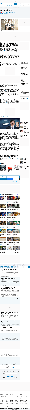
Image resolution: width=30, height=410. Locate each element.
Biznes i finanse (16, 393)
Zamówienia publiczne (8, 267)
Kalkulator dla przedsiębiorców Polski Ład (24, 76)
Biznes (8, 5)
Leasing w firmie (16, 396)
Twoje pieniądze (16, 5)
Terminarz (23, 98)
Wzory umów (26, 403)
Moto (19, 5)
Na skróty (26, 400)
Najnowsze (25, 62)
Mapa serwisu (26, 408)
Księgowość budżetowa (6, 7)
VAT (10, 7)
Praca (10, 396)
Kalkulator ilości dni (23, 81)
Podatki (9, 7)
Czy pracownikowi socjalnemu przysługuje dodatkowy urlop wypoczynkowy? (24, 70)
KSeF (26, 5)
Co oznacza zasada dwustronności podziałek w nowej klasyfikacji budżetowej (24, 67)
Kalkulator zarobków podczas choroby (24, 80)
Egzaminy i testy (6, 403)
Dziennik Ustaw (11, 401)
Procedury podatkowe (5, 116)
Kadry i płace (1, 267)
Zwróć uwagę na (22, 120)
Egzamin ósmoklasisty (7, 405)
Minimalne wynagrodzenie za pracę (25, 92)
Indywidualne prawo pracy (7, 393)
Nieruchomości (21, 5)
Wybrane (27, 62)
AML (20, 398)
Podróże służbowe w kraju (22, 401)
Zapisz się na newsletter (16, 176)
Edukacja (25, 5)
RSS (19, 408)
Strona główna (1, 7)
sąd (13, 146)
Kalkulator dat (22, 82)
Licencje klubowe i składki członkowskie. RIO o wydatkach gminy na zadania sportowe (24, 65)
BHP (5, 396)
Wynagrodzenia (6, 394)
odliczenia (15, 87)
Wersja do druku (4, 176)
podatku (17, 142)
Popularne (22, 62)
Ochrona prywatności (4, 408)
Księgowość (4, 5)
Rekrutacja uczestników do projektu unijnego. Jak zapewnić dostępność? (25, 63)
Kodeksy (11, 405)
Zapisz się (10, 376)
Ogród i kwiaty (26, 396)
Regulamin (15, 408)
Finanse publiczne (23, 84)
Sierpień (27, 98)
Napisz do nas (10, 176)
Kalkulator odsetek (16, 403)
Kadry (6, 5)
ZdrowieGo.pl (26, 401)
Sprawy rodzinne (11, 393)
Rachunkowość (1, 394)
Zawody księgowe (2, 396)
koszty (10, 98)
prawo (10, 84)
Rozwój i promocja (2, 403)
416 (12, 367)
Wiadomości (1, 266)
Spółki (15, 394)
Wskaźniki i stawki (22, 400)
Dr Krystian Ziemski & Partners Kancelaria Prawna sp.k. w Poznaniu (10, 16)
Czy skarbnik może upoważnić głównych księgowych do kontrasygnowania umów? (24, 68)
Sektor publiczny (11, 5)
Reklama (23, 408)
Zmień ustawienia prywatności (10, 408)
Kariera (18, 408)
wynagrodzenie (10, 65)
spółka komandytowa (16, 158)
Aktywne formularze (25, 83)
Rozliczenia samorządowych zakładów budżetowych (24, 94)
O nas (1, 408)
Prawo (13, 5)
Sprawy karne (11, 394)
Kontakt (21, 408)
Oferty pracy (26, 405)
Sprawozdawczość (12, 266)
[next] (13, 367)
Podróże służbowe (21, 403)
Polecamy (21, 156)
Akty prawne (11, 400)
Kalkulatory (23, 73)
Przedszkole (6, 401)
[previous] (6, 367)
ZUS (4, 267)
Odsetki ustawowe (23, 91)
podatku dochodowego (7, 157)
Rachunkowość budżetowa (6, 266)
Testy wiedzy (6, 406)
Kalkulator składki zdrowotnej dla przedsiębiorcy (24, 75)
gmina (4, 50)
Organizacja (1, 401)
